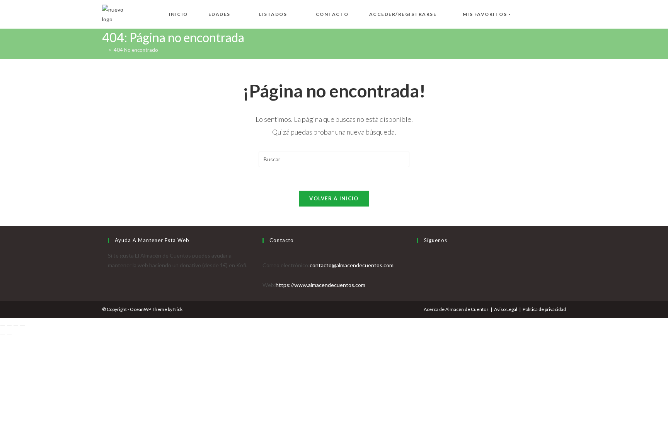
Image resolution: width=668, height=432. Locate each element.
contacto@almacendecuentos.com (352, 265)
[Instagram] (419, 274)
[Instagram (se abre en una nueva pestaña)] (563, 13)
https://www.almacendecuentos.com (320, 285)
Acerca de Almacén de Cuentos (456, 309)
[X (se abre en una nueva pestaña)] (526, 13)
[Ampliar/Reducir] (2, 325)
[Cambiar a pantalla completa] (9, 325)
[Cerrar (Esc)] (22, 325)
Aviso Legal (505, 309)
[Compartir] (16, 325)
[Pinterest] (419, 285)
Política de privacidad (544, 309)
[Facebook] (419, 265)
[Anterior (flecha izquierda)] (2, 335)
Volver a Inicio (334, 198)
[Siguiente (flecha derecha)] (9, 335)
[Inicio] (104, 50)
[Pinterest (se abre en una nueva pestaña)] (550, 13)
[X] (419, 255)
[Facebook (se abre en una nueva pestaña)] (538, 13)
